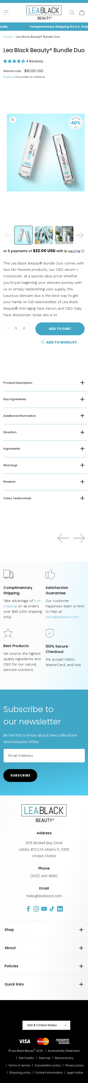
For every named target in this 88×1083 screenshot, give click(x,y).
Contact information (49, 1072)
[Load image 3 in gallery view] (64, 235)
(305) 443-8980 (44, 876)
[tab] (44, 383)
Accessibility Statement (64, 1051)
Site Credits (26, 1058)
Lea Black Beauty (23, 1051)
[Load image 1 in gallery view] (23, 235)
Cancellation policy (48, 1065)
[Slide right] (80, 235)
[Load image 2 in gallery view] (44, 235)
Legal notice (75, 1072)
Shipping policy (20, 1072)
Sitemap (45, 1058)
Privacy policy (74, 1065)
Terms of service (19, 1065)
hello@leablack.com (62, 617)
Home (7, 37)
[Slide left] (8, 235)
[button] (6, 12)
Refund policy (64, 1058)
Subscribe (20, 775)
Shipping (8, 77)
